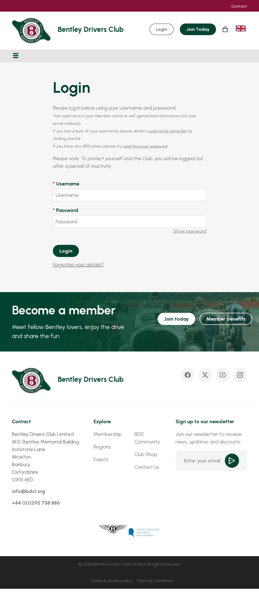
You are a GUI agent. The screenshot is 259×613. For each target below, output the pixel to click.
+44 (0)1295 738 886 (36, 503)
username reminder (168, 131)
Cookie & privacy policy (111, 580)
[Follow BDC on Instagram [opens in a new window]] (240, 375)
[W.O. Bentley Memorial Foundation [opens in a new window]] (144, 532)
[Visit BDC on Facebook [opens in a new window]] (188, 375)
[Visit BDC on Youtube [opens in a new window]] (222, 375)
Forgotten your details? (78, 265)
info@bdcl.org (28, 491)
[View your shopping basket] (226, 29)
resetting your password (145, 146)
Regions (102, 447)
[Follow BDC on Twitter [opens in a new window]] (205, 375)
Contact (239, 6)
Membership (108, 434)
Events (101, 459)
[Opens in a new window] (113, 532)
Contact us (147, 467)
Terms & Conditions (155, 580)
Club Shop (146, 454)
